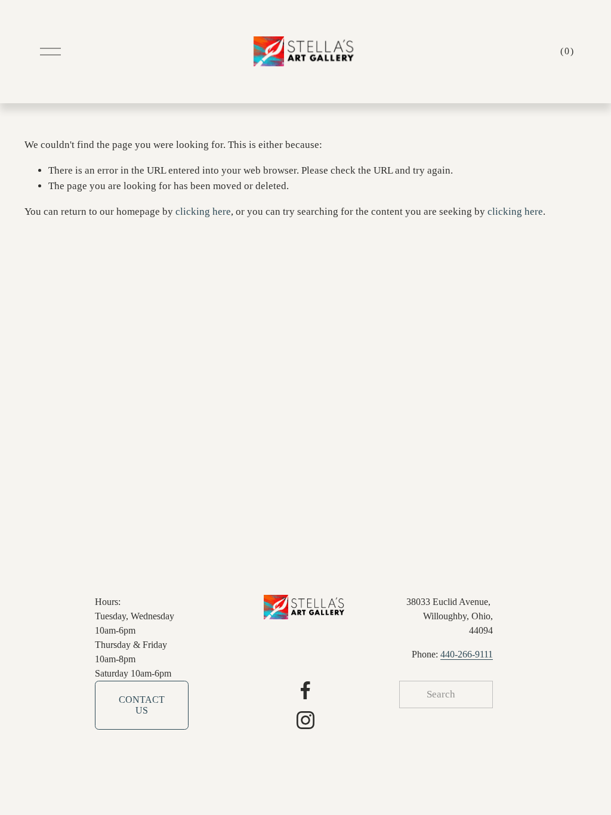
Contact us (142, 704)
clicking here (203, 211)
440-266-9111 (466, 654)
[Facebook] (305, 690)
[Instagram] (305, 720)
